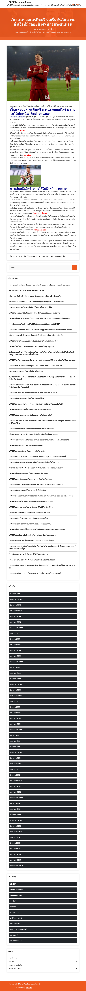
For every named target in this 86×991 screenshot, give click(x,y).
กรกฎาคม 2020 (16, 820)
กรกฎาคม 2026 (16, 599)
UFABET (13, 884)
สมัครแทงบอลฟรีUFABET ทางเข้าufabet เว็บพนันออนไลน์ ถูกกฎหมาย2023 (36, 468)
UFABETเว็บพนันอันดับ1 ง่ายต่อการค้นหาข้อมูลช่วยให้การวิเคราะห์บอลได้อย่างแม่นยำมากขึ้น (42, 566)
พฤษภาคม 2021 (16, 764)
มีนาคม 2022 (15, 707)
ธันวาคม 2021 (15, 724)
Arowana (29, 988)
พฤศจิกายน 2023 (16, 628)
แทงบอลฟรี (14, 935)
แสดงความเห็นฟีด (15, 965)
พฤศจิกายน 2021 (16, 730)
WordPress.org (15, 969)
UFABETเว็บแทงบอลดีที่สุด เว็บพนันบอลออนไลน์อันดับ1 (29, 474)
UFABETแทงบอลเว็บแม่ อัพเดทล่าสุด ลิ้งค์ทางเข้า (27, 451)
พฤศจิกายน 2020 (16, 798)
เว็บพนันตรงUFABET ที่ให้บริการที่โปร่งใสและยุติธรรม (28, 554)
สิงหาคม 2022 (15, 679)
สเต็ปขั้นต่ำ (28, 155)
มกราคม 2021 (15, 786)
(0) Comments (32, 256)
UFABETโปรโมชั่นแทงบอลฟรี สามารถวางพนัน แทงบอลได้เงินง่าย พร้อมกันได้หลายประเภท (42, 360)
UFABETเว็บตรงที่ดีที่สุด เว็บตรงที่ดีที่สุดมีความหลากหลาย (30, 524)
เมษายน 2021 (15, 769)
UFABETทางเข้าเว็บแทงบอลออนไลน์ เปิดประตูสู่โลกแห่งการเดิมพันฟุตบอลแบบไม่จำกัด (40, 330)
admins (46, 256)
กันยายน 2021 (15, 741)
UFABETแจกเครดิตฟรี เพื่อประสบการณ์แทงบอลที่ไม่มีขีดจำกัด (31, 429)
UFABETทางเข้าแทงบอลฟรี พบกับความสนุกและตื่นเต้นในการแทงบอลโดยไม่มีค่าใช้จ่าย (41, 496)
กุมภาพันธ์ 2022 (16, 713)
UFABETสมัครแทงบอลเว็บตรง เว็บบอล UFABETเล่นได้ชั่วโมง (31, 507)
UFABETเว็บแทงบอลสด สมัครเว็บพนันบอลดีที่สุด (26, 398)
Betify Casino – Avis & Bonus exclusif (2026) (26, 290)
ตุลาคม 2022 (15, 667)
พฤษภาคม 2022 (16, 696)
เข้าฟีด (11, 962)
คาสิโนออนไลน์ (16, 918)
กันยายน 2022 (15, 673)
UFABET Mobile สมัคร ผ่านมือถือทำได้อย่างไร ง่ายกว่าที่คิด (30, 307)
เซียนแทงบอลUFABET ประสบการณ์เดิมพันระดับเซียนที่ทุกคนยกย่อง (33, 434)
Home (34, 29)
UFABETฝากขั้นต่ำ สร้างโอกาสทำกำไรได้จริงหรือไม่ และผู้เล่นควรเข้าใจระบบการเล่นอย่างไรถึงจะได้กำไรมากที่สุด (43, 547)
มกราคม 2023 (15, 650)
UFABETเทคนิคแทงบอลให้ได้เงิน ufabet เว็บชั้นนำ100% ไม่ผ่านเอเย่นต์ (35, 573)
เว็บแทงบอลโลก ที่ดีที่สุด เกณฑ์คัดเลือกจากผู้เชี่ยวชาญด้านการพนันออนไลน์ (36, 302)
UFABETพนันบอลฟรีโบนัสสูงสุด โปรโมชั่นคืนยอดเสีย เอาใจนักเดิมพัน (34, 313)
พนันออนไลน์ (15, 924)
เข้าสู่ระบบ (13, 958)
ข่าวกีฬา (13, 901)
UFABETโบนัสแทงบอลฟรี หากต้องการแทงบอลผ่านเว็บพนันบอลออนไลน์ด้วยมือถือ (39, 440)
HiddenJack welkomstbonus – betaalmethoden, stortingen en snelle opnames (39, 285)
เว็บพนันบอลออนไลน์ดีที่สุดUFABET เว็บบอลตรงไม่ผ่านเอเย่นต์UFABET (34, 324)
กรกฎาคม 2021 (16, 752)
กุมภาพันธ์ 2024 (16, 611)
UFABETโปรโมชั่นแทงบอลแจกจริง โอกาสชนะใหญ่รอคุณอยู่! (31, 347)
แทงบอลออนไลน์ (45, 29)
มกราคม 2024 (15, 616)
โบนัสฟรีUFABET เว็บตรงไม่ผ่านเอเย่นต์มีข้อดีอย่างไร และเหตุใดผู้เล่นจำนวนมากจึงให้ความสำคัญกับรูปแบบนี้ (42, 378)
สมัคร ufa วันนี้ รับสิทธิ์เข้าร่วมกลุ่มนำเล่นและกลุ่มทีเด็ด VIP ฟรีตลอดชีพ (35, 296)
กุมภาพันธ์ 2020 (16, 849)
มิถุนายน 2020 (15, 826)
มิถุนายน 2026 (15, 605)
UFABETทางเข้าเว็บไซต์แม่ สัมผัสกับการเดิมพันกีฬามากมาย (31, 502)
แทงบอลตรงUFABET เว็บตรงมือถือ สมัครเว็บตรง (26, 371)
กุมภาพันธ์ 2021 (16, 781)
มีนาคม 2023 (15, 639)
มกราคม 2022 (15, 718)
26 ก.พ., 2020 (17, 256)
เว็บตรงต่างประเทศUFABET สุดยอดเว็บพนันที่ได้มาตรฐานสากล (32, 560)
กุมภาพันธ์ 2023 (16, 645)
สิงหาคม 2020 (15, 815)
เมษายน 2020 (15, 837)
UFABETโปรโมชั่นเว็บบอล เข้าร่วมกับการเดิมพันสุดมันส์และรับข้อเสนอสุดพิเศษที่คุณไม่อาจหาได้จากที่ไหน (42, 422)
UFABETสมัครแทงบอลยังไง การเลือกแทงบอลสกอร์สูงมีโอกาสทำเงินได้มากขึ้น (37, 457)
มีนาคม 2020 (15, 843)
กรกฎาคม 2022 (16, 684)
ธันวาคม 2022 (15, 656)
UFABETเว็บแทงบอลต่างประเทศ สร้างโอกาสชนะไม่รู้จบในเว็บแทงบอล (35, 462)
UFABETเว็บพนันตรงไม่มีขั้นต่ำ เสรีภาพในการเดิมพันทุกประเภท (32, 535)
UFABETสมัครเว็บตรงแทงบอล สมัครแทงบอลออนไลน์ (28, 518)
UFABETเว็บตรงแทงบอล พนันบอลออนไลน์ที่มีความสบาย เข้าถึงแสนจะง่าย (36, 485)
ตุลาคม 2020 (15, 803)
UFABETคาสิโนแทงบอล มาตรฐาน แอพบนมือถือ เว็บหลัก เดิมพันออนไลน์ (35, 366)
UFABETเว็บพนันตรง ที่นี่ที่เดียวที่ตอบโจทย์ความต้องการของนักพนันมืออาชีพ (37, 530)
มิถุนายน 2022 (15, 690)
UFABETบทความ (16, 890)
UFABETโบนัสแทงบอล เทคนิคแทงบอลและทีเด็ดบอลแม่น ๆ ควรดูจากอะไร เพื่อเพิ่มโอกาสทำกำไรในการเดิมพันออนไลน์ (42, 386)
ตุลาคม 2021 (15, 735)
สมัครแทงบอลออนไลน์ (18, 929)
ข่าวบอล (13, 907)
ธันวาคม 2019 (15, 860)
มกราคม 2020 (15, 854)
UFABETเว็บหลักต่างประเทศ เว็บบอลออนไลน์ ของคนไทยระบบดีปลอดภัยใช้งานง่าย (39, 318)
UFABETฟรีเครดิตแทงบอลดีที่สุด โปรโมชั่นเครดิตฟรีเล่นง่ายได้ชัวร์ (33, 341)
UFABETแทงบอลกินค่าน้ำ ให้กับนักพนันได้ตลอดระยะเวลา (30, 410)
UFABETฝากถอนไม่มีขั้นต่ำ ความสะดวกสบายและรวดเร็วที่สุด (31, 541)
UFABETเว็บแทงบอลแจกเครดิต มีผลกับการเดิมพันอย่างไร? (30, 415)
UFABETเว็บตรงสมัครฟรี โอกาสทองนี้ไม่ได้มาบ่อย (27, 490)
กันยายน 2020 (15, 809)
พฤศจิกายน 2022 (16, 662)
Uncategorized (16, 895)
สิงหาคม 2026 (15, 594)
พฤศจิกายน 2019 (16, 866)
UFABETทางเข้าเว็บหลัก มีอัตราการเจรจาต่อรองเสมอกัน (29, 513)
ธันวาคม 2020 (15, 792)
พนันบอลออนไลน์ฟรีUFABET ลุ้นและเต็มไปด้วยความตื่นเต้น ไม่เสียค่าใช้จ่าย (36, 335)
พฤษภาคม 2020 (16, 832)
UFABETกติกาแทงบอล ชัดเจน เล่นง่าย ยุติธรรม (26, 446)
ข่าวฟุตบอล (14, 912)
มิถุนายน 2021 (15, 758)
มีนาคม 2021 (15, 775)
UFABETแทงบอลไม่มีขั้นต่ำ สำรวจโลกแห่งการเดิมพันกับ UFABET (33, 393)
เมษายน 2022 (15, 701)
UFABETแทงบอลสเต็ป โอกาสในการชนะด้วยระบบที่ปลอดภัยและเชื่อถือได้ (36, 404)
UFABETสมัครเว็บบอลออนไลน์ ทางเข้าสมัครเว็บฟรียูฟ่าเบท (30, 479)
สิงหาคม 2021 (15, 747)
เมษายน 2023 (15, 633)
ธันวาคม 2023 (15, 622)
